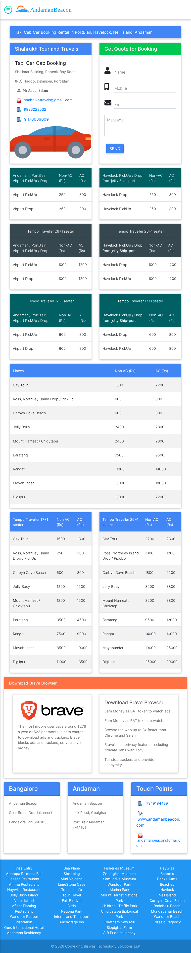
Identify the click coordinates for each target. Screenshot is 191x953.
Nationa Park (71, 911)
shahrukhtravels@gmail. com (48, 100)
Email (119, 104)
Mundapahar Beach (167, 911)
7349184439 (156, 803)
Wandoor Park (119, 884)
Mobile (120, 88)
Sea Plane (72, 868)
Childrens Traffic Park (119, 906)
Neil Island (167, 895)
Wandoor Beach (167, 916)
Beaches (167, 884)
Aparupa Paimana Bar (24, 873)
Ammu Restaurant (24, 884)
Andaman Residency (24, 933)
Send (114, 148)
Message (115, 119)
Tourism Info (71, 889)
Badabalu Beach (167, 906)
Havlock (167, 889)
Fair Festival (71, 900)
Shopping (72, 873)
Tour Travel (71, 895)
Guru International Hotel (24, 927)
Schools (167, 873)
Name (119, 72)
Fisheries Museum (119, 868)
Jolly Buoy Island (24, 895)
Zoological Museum (119, 873)
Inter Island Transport (72, 916)
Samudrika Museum (119, 879)
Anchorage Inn (71, 922)
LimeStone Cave (71, 884)
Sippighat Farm (119, 927)
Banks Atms (167, 879)
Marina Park (119, 889)
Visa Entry (23, 868)
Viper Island (24, 900)
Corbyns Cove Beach (167, 900)
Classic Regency (167, 922)
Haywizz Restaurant (24, 889)
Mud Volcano (72, 879)
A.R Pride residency (119, 933)
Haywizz (167, 868)
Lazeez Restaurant (23, 879)
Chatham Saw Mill (119, 922)
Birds (71, 906)
